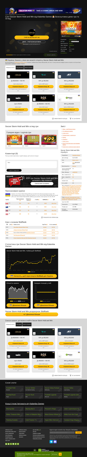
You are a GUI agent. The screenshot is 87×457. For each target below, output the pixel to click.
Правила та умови (37, 433)
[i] (20, 200)
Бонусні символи (70, 186)
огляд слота (65, 133)
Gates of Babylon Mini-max (34, 414)
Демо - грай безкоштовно (31, 41)
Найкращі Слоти (8, 429)
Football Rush (11, 395)
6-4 (73, 180)
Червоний (70, 199)
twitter (11, 443)
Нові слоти (7, 440)
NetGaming (47, 389)
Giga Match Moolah (18, 227)
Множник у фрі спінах (72, 192)
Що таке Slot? (37, 429)
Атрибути (65, 139)
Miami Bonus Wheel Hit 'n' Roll (53, 414)
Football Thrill (10, 388)
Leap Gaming (67, 389)
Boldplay (66, 396)
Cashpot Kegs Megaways (72, 420)
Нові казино (21, 433)
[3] (52, 235)
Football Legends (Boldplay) (73, 395)
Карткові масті (73, 197)
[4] (52, 227)
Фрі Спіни (69, 194)
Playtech (23, 235)
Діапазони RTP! (75, 41)
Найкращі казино (23, 429)
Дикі (73, 189)
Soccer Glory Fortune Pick (53, 388)
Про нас (34, 431)
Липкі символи (75, 191)
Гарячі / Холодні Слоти (10, 438)
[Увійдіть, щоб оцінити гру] (9, 54)
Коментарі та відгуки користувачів (71, 146)
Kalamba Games (73, 39)
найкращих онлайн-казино (21, 62)
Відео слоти (75, 160)
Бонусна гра (78, 186)
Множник (64, 192)
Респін (63, 193)
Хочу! (78, 432)
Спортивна (68, 198)
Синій (63, 198)
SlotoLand (47, 396)
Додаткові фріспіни (74, 190)
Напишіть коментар (51, 54)
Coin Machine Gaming (30, 389)
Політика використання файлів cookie (41, 436)
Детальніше (54, 454)
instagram (13, 443)
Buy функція (72, 185)
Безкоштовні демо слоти (10, 431)
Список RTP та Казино (42, 183)
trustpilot (18, 443)
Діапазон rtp (68, 189)
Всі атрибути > (64, 52)
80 (73, 177)
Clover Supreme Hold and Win (20, 238)
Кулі (78, 197)
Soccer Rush (30, 395)
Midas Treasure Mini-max (14, 414)
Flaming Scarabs (12, 420)
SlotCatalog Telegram (51, 441)
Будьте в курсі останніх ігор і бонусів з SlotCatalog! (64, 429)
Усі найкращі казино (68, 131)
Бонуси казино (22, 431)
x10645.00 (71, 45)
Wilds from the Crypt (71, 414)
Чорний (75, 199)
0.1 (73, 174)
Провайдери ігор (9, 436)
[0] (54, 227)
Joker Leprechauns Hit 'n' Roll (73, 409)
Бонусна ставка (66, 187)
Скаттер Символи (70, 193)
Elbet (27, 396)
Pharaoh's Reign (50, 409)
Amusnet (8, 389)
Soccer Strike (68, 388)
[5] (52, 229)
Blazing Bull (10, 409)
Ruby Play (25, 227)
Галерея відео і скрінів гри (69, 135)
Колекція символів (66, 191)
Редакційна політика (37, 438)
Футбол (73, 198)
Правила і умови (14, 89)
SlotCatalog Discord (55, 441)
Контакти (21, 436)
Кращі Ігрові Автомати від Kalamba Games (24, 404)
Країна (64, 137)
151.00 (44, 227)
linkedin (6, 443)
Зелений (67, 197)
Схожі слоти (66, 141)
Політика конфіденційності (39, 435)
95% (70, 41)
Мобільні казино (22, 435)
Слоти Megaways (8, 435)
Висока (71, 43)
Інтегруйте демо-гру (53, 51)
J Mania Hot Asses (18, 229)
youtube (9, 443)
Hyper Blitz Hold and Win (53, 420)
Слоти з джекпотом (9, 433)
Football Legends (50, 395)
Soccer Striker (30, 388)
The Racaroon (17, 235)
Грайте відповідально (22, 89)
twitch (16, 443)
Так (60, 454)
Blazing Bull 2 (30, 409)
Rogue (7, 396)
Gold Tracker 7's (31, 420)
